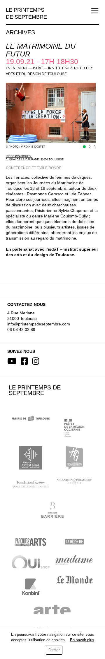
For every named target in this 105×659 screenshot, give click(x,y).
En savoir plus (82, 640)
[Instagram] (35, 361)
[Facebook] (24, 361)
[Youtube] (12, 361)
